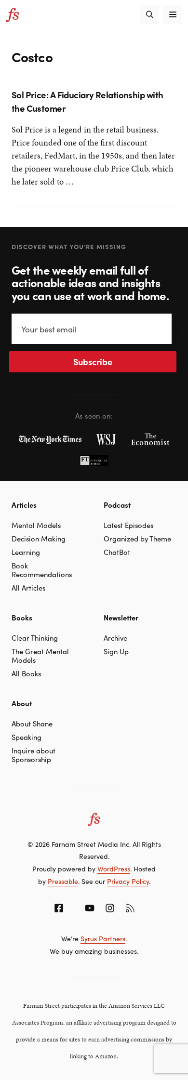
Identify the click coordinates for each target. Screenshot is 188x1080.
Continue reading (44, 188)
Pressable (63, 881)
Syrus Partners (103, 938)
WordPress (113, 868)
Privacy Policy (128, 881)
